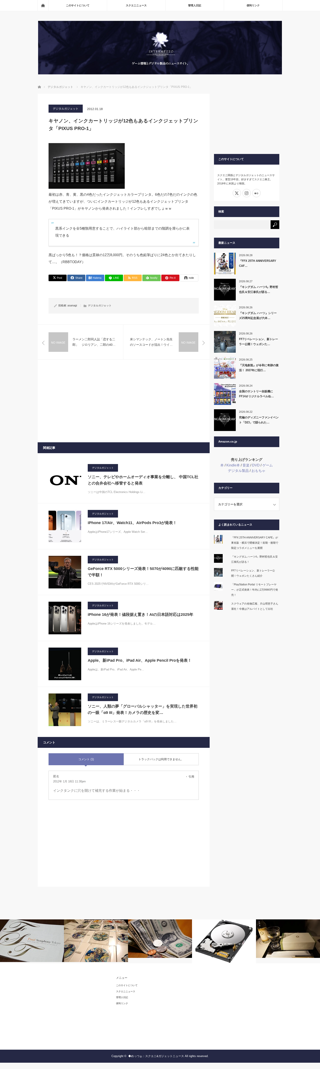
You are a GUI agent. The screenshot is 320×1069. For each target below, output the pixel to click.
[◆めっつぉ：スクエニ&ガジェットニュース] (160, 73)
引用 (191, 776)
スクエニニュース (136, 5)
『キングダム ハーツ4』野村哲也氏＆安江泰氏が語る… (258, 289)
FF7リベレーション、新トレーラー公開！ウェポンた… (258, 341)
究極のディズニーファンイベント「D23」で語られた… (259, 420)
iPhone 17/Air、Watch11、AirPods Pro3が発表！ (132, 523)
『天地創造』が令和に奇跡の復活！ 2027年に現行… (259, 368)
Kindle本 (233, 465)
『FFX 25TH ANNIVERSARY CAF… (257, 263)
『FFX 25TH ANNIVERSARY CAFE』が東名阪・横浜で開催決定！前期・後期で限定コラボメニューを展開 (254, 543)
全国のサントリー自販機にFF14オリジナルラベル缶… (256, 394)
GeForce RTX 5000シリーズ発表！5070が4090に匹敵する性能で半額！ (143, 571)
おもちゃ (258, 471)
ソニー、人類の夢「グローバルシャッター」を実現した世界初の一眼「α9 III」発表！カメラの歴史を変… (142, 709)
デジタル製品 (238, 471)
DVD (256, 465)
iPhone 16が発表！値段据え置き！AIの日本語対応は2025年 (140, 614)
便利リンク (253, 5)
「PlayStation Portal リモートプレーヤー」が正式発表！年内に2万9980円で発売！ (254, 589)
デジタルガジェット (65, 108)
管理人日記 (194, 5)
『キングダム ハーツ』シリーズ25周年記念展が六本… (258, 315)
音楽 (246, 465)
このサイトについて (77, 5)
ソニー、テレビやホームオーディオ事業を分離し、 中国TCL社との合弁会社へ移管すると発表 (143, 480)
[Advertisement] (124, 401)
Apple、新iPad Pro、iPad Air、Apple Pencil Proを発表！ (140, 660)
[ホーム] (42, 5)
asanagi (72, 305)
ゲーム (267, 465)
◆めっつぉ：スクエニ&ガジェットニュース (156, 1056)
